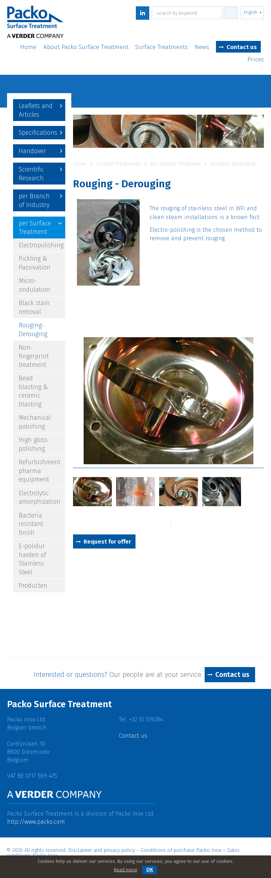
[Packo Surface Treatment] (35, 23)
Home (28, 47)
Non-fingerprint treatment (34, 356)
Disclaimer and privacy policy (101, 850)
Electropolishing (41, 245)
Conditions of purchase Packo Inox (181, 850)
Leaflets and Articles (36, 110)
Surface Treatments (161, 47)
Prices (255, 59)
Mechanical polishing (35, 422)
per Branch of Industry (34, 200)
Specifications (38, 133)
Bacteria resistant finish (31, 524)
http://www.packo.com (36, 821)
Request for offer (107, 541)
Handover (32, 151)
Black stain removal (34, 307)
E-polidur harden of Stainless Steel (32, 559)
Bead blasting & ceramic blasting (33, 391)
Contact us (242, 47)
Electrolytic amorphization (39, 497)
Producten (33, 585)
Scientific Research (31, 173)
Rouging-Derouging (33, 329)
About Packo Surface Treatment (85, 47)
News (202, 47)
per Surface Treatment (35, 227)
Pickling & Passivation (34, 263)
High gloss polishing (33, 444)
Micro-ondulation (34, 285)
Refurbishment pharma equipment (39, 470)
